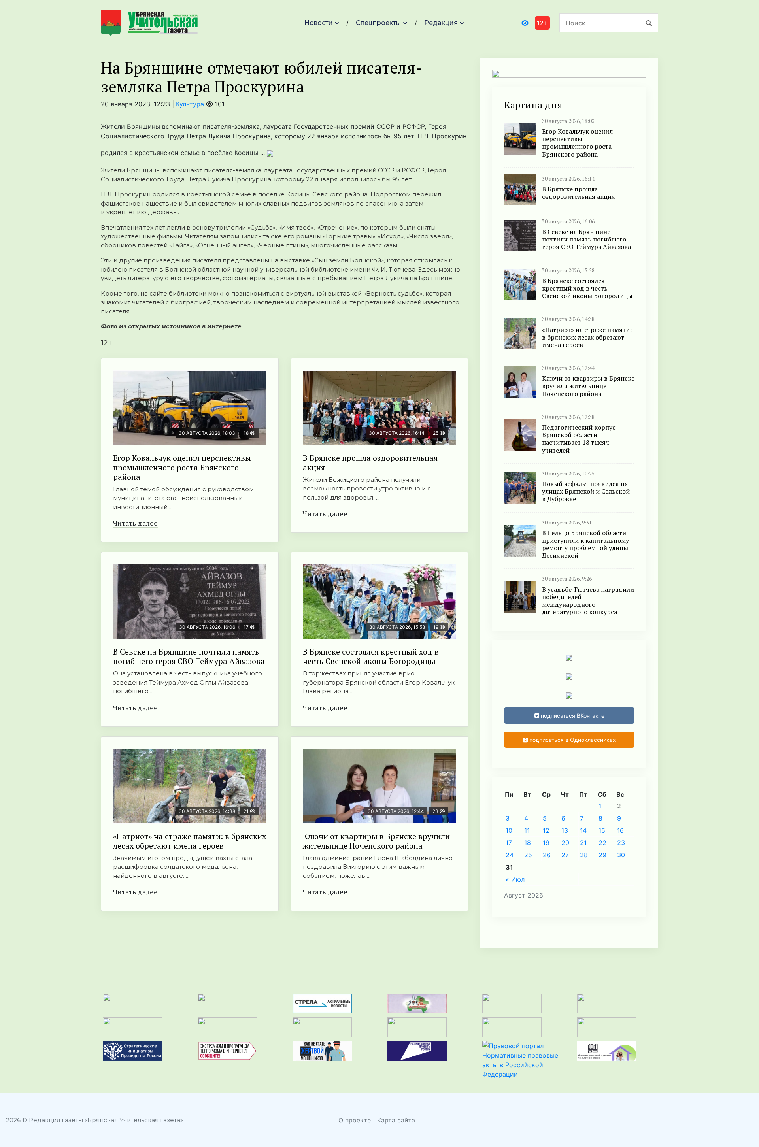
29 (602, 855)
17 (509, 843)
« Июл (515, 879)
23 (621, 843)
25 (528, 855)
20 (565, 843)
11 (527, 830)
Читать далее (135, 523)
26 (547, 855)
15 (602, 830)
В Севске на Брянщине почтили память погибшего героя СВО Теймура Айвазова (189, 656)
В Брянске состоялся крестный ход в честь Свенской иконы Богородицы (371, 656)
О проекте (354, 1120)
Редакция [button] (441, 22)
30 (621, 855)
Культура (190, 104)
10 (509, 830)
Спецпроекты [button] (378, 22)
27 (565, 855)
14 (583, 830)
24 (510, 855)
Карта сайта (396, 1120)
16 (620, 830)
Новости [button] (318, 22)
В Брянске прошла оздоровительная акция (370, 463)
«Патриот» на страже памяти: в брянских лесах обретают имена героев (189, 841)
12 (546, 830)
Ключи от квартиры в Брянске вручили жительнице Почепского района (376, 841)
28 (584, 855)
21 (583, 843)
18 (527, 843)
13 (564, 830)
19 (546, 843)
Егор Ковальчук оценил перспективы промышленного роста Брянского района (182, 467)
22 (602, 843)
